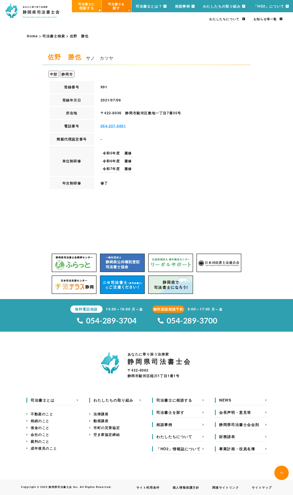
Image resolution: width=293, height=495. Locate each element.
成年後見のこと (44, 448)
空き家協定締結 (107, 434)
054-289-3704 (111, 320)
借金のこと (40, 427)
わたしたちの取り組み (222, 6)
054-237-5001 (113, 125)
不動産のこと (42, 413)
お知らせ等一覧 (265, 19)
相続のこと (40, 420)
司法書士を (116, 6)
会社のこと (40, 434)
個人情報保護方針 (186, 487)
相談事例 (182, 6)
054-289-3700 (192, 320)
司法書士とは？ (149, 6)
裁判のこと (40, 441)
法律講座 (101, 413)
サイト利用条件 (148, 487)
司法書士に (86, 6)
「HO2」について (269, 6)
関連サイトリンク (225, 487)
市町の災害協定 (107, 427)
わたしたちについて (224, 19)
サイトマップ (262, 487)
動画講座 (101, 420)
